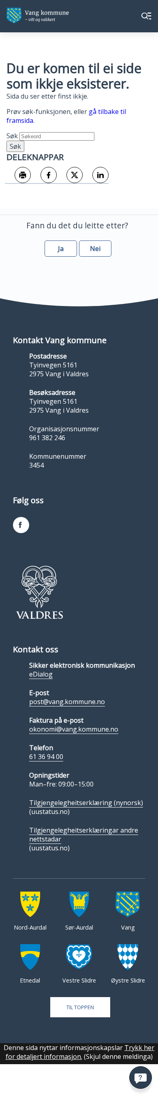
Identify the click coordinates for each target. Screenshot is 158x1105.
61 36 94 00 (46, 756)
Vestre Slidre (79, 980)
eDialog (41, 674)
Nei (95, 248)
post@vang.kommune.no (67, 701)
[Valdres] (39, 592)
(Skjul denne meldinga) (118, 1056)
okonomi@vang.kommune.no (73, 729)
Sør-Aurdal (79, 927)
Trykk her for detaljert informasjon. (80, 1052)
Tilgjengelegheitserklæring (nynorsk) (86, 802)
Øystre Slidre (128, 980)
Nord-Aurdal (30, 927)
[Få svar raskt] (140, 1077)
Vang (128, 927)
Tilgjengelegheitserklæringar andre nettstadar (83, 835)
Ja (61, 248)
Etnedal (30, 980)
